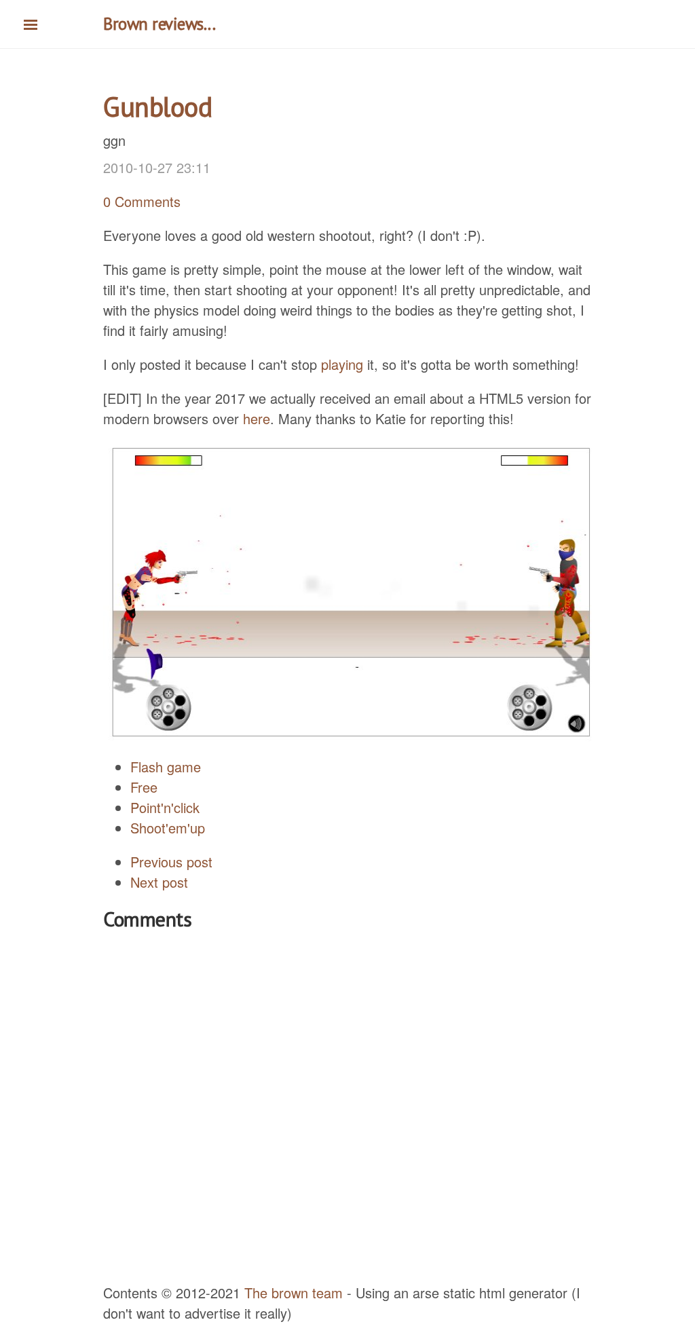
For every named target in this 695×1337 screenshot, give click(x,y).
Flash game (165, 766)
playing (342, 364)
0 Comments (142, 201)
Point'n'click (165, 807)
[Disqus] (347, 1108)
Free (143, 787)
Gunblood (157, 106)
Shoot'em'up (167, 827)
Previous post (171, 861)
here (256, 418)
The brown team (293, 1292)
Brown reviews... (159, 24)
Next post (159, 882)
